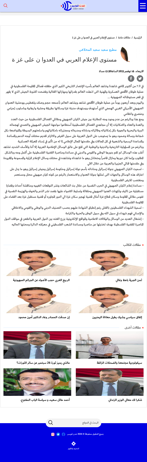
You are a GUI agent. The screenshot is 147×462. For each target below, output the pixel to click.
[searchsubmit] (50, 422)
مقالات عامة (124, 37)
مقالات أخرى (133, 327)
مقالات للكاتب (132, 245)
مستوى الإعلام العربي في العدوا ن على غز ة (93, 37)
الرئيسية (138, 37)
